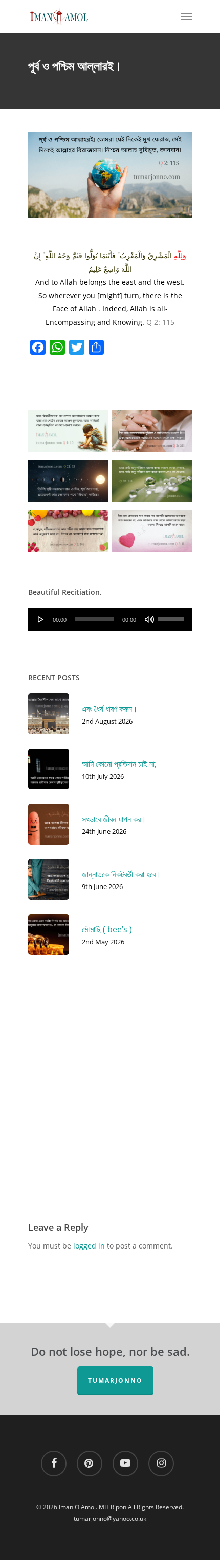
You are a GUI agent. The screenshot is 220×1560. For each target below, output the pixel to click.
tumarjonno (115, 1380)
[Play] (41, 619)
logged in (89, 1246)
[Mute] (149, 619)
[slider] (172, 615)
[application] (110, 619)
